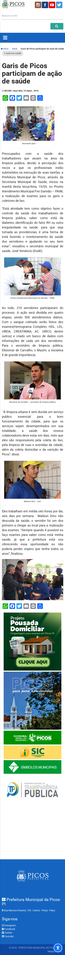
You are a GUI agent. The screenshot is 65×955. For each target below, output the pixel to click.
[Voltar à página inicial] (13, 7)
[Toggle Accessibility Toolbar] (57, 947)
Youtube (9, 936)
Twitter (8, 932)
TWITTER (59, 4)
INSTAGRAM (37, 4)
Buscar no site (9, 15)
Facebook (9, 929)
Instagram (10, 925)
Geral (14, 48)
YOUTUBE (52, 4)
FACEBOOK (45, 4)
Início (5, 48)
